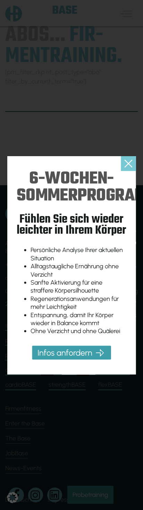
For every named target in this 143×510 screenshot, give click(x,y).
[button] (12, 497)
